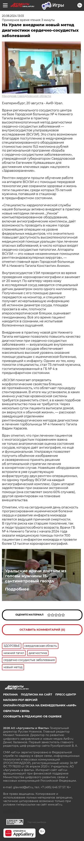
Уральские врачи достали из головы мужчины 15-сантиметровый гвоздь (35, 576)
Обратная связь (16, 711)
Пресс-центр (65, 694)
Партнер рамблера (37, 822)
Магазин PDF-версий (20, 700)
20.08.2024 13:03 (13, 16)
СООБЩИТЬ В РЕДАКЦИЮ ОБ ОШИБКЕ (32, 716)
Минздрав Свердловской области (26, 96)
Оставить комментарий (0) (42, 629)
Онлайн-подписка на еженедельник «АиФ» (39, 705)
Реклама (10, 694)
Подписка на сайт (36, 694)
